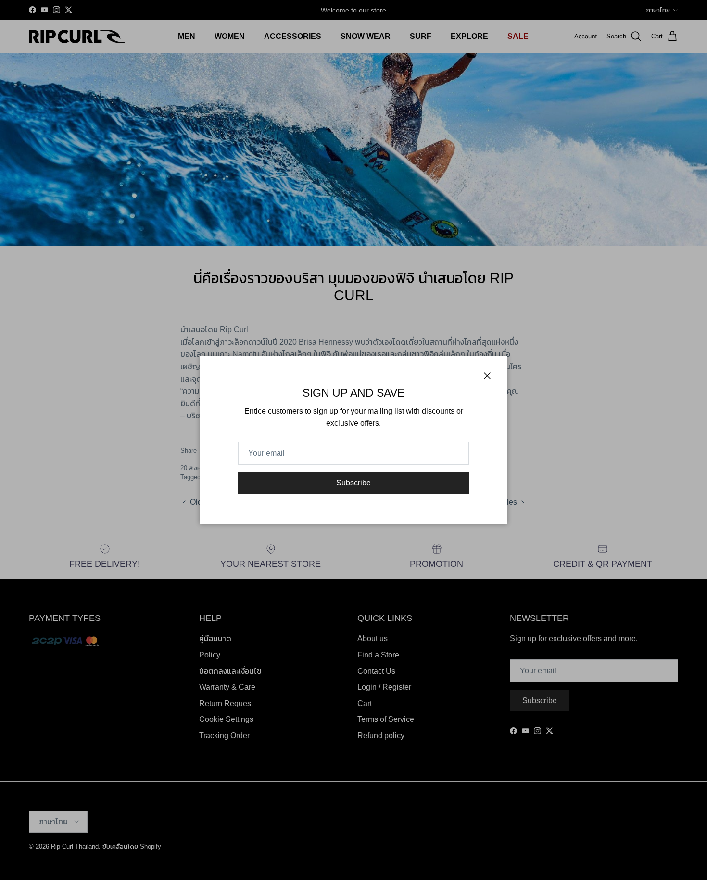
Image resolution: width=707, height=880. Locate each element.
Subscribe (353, 483)
